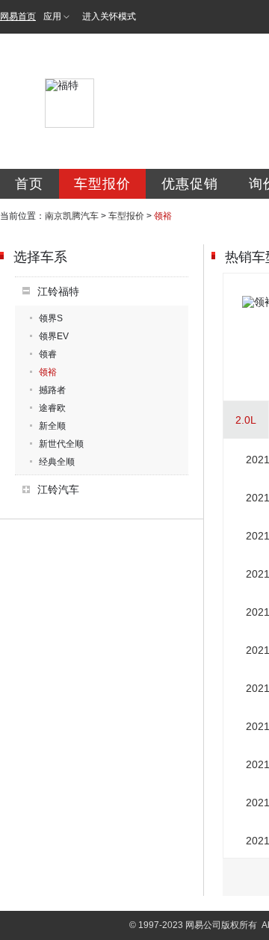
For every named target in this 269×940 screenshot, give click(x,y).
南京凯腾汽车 (72, 216)
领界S (51, 318)
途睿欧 (52, 408)
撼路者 (52, 390)
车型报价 (102, 183)
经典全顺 (57, 462)
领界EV (54, 336)
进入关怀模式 (109, 16)
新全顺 (52, 426)
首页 (29, 183)
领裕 (48, 372)
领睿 (48, 354)
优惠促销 (189, 183)
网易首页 (18, 16)
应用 (52, 16)
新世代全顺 (61, 444)
